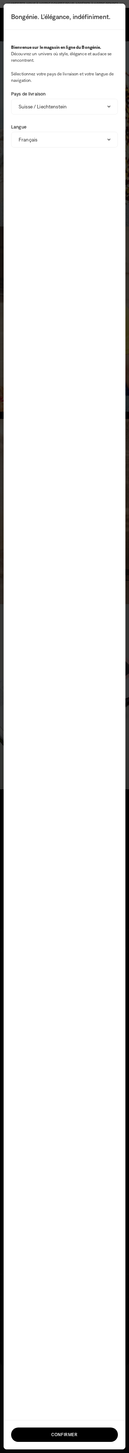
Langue (19, 127)
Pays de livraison (28, 94)
